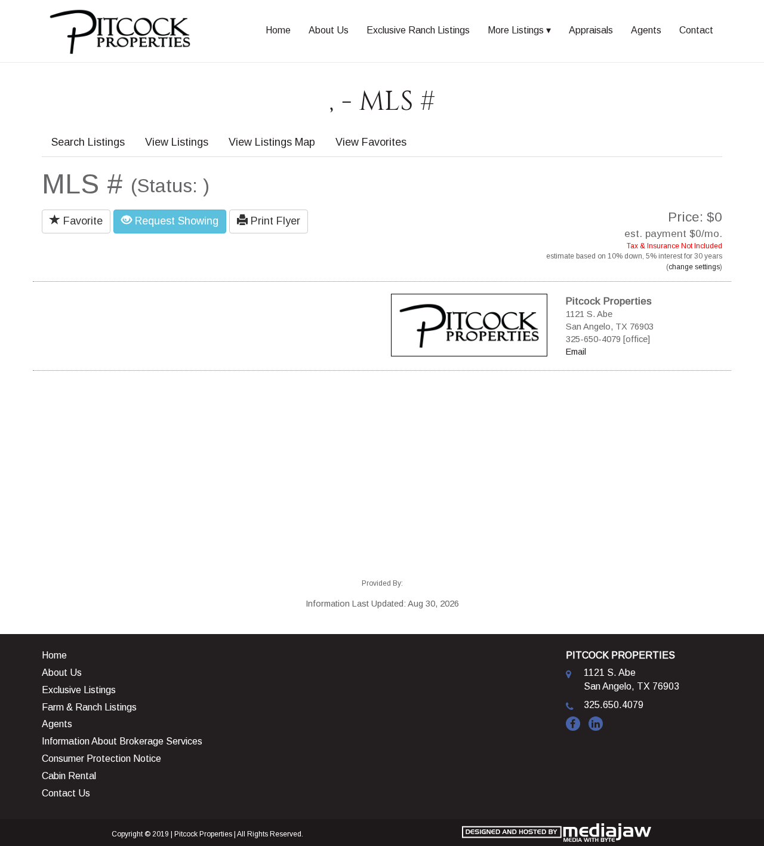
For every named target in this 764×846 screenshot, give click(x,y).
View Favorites (370, 142)
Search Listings (88, 142)
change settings (694, 267)
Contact (696, 30)
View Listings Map (272, 142)
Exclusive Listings (79, 690)
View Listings (176, 142)
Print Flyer (274, 221)
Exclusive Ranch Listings (418, 30)
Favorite (81, 221)
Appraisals (591, 30)
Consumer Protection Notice (101, 758)
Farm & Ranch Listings (89, 707)
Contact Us (66, 793)
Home (278, 30)
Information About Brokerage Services (122, 741)
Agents (646, 30)
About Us (329, 30)
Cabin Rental (69, 776)
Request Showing (175, 221)
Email (576, 351)
